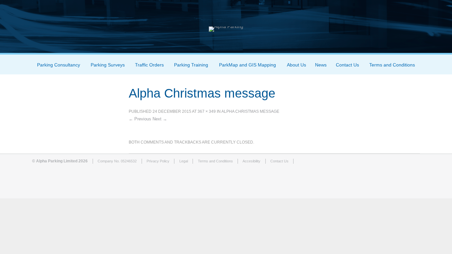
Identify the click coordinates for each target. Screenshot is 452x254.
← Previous (140, 118)
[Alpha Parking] (226, 26)
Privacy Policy (158, 161)
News (321, 64)
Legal (183, 161)
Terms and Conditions (392, 64)
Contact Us (347, 64)
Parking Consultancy (58, 64)
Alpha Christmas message (250, 111)
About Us (296, 64)
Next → (160, 118)
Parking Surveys (108, 64)
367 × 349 (207, 111)
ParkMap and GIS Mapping (247, 64)
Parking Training (191, 64)
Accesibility (251, 161)
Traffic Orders (149, 64)
